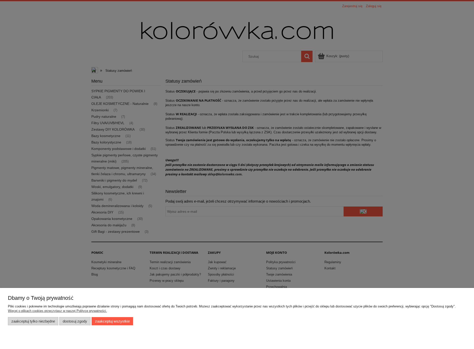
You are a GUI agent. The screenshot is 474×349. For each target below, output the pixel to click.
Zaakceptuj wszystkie (112, 321)
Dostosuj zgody (75, 321)
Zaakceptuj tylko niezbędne (33, 321)
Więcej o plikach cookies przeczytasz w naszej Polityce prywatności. (57, 311)
